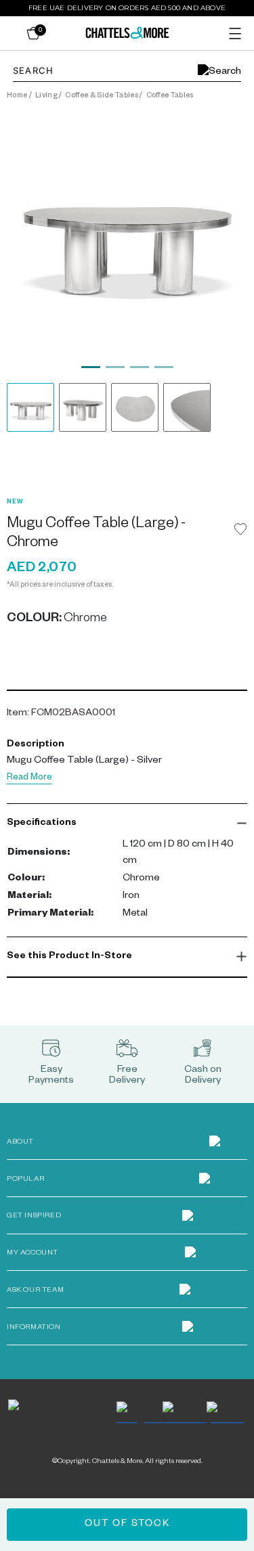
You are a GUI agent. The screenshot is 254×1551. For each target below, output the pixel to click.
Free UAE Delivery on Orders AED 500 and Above (127, 7)
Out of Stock (127, 1524)
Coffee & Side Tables (101, 96)
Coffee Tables (170, 96)
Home (17, 96)
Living (46, 96)
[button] (127, 823)
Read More (29, 778)
